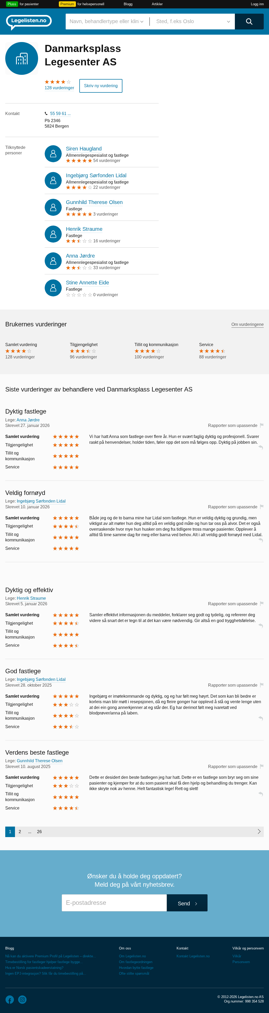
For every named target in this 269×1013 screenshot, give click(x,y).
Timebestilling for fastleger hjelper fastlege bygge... (44, 962)
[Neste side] (259, 832)
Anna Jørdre (80, 256)
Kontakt (182, 948)
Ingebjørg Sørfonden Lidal (96, 175)
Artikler (157, 4)
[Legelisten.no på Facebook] (9, 999)
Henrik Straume (84, 229)
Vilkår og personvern (248, 948)
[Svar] (260, 450)
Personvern (241, 962)
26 (39, 831)
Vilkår (236, 956)
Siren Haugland (84, 149)
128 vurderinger (59, 88)
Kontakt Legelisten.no (193, 956)
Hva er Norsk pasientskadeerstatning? (34, 968)
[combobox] (106, 21)
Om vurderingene (247, 324)
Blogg (128, 4)
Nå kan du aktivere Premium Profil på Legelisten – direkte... (50, 956)
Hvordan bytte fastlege (136, 968)
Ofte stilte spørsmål (134, 973)
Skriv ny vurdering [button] (101, 85)
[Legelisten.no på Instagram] (22, 999)
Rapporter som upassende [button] (232, 425)
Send (184, 903)
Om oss (125, 948)
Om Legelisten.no (132, 956)
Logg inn (257, 4)
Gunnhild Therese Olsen (94, 202)
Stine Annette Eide (87, 282)
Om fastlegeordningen (135, 962)
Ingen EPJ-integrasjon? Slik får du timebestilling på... (45, 973)
